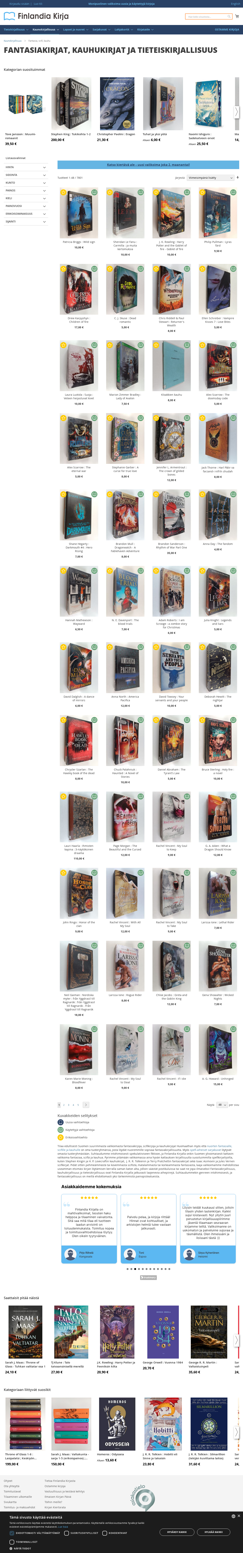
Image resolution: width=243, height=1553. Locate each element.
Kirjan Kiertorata (55, 1507)
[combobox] (209, 16)
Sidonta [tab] (11, 175)
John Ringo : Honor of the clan (79, 924)
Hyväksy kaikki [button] (177, 1532)
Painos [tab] (10, 190)
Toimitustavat (12, 1491)
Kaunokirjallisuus (13, 40)
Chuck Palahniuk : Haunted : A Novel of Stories (125, 773)
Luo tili (38, 3)
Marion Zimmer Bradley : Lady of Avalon (125, 396)
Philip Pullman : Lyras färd (218, 243)
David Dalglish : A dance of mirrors (79, 698)
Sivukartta (10, 1502)
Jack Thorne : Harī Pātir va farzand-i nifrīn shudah (218, 469)
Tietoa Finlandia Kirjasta (60, 1481)
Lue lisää (63, 1526)
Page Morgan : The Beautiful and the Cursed (125, 847)
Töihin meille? (53, 1502)
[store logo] (36, 16)
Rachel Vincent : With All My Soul (125, 924)
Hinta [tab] (10, 167)
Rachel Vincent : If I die (171, 1078)
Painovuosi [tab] (14, 206)
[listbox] (233, 1516)
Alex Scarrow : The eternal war (79, 469)
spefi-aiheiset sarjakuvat (205, 1150)
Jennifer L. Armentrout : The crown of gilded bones (172, 471)
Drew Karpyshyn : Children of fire (79, 320)
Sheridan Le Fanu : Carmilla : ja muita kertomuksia (125, 245)
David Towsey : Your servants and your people (171, 698)
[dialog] (121, 1532)
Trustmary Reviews (148, 1277)
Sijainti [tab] (11, 221)
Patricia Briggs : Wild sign (79, 242)
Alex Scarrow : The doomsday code (218, 396)
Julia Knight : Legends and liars (218, 622)
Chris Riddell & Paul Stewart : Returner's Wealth (171, 321)
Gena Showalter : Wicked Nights (218, 996)
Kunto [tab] (10, 182)
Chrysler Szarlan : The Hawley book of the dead (79, 771)
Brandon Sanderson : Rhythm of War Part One (171, 545)
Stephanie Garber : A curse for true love (125, 469)
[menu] (121, 29)
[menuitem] (15, 29)
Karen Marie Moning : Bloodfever (79, 1080)
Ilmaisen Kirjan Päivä (58, 1496)
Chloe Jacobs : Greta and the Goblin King (171, 996)
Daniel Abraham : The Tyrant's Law (171, 771)
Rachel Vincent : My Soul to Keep (171, 847)
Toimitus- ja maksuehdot (19, 1507)
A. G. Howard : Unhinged (218, 1078)
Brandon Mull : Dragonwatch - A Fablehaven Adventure (125, 547)
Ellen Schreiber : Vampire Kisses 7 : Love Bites (218, 320)
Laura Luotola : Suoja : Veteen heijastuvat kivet (79, 396)
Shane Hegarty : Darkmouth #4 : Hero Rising (79, 547)
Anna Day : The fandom (218, 544)
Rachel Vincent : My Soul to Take (171, 924)
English (235, 3)
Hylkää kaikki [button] (214, 1532)
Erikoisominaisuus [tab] (19, 213)
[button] (81, 1548)
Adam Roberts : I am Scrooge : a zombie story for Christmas (171, 623)
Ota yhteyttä (11, 1486)
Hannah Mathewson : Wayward (78, 622)
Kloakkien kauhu (171, 394)
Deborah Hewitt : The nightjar (217, 698)
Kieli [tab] (9, 198)
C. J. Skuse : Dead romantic (125, 320)
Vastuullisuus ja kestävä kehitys (65, 1491)
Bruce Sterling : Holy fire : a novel (218, 771)
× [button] (238, 1516)
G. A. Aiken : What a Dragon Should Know (217, 847)
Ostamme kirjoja (55, 1486)
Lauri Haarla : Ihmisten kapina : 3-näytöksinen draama (78, 849)
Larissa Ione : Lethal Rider (217, 922)
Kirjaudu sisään (19, 3)
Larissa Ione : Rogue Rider (125, 995)
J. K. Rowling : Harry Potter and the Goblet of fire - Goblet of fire (171, 245)
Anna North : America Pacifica (125, 698)
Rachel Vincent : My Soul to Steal (125, 1080)
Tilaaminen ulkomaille (18, 1496)
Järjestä (180, 177)
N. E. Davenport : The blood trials (125, 622)
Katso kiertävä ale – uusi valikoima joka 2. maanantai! (148, 165)
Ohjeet (8, 1481)
